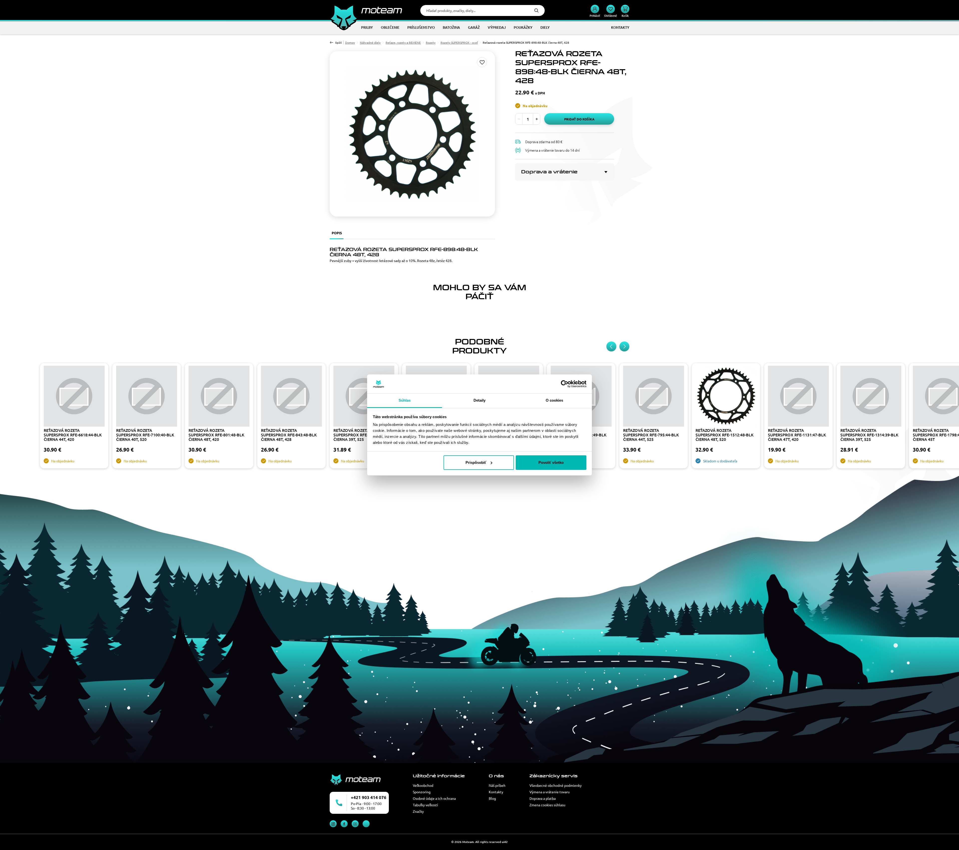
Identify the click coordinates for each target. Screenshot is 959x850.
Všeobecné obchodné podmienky (555, 785)
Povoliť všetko (551, 462)
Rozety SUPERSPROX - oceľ (459, 42)
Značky (418, 811)
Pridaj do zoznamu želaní (482, 62)
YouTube (355, 823)
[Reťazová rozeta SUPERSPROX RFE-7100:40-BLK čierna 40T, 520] (146, 397)
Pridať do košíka (579, 119)
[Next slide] (624, 346)
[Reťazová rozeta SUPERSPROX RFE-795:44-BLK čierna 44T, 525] (653, 397)
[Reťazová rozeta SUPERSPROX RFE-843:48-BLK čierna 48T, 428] (291, 397)
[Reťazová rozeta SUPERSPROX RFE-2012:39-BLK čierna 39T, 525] (363, 397)
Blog (492, 798)
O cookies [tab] (554, 400)
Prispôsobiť (476, 462)
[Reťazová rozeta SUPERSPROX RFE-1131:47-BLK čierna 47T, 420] (798, 397)
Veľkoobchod (423, 785)
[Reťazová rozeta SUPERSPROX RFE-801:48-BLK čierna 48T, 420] (219, 397)
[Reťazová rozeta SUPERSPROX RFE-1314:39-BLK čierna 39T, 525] (870, 397)
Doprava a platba (542, 798)
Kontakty (496, 792)
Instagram (333, 823)
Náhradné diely (370, 42)
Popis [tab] (337, 233)
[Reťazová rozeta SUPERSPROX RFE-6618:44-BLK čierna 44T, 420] (74, 397)
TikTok (366, 823)
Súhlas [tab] (405, 400)
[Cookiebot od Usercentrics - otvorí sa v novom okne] (564, 384)
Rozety (431, 42)
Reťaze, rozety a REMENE (403, 42)
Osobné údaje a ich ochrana (434, 798)
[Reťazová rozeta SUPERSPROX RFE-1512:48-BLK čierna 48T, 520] (726, 397)
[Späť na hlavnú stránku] (366, 10)
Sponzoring (422, 792)
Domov (350, 42)
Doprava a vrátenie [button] (549, 172)
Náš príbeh (497, 785)
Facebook (344, 823)
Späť (338, 42)
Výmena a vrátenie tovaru (549, 792)
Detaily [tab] (480, 400)
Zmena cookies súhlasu (547, 805)
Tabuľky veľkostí (425, 805)
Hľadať (536, 10)
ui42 (505, 842)
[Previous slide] (611, 346)
